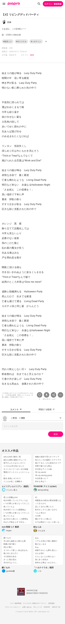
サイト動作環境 (15, 603)
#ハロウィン (36, 41)
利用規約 (51, 603)
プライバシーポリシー (12, 607)
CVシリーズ (37, 607)
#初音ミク (7, 41)
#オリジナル (21, 41)
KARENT (47, 607)
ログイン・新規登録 (53, 3)
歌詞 (32, 55)
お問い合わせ (27, 607)
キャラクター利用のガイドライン (35, 603)
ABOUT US (56, 607)
